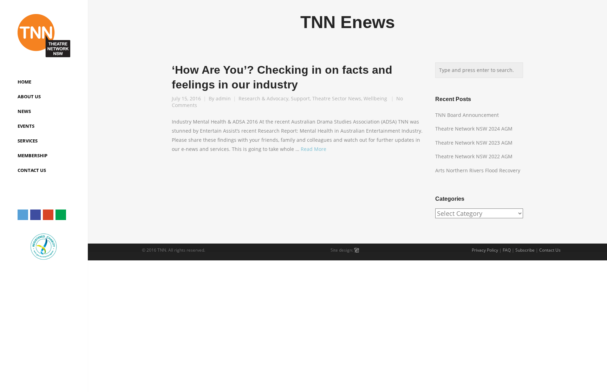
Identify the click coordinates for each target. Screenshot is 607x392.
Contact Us (550, 250)
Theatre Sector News (336, 98)
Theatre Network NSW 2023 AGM (474, 142)
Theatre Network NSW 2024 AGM (474, 128)
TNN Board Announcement (467, 115)
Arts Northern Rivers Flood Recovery (477, 170)
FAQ (507, 250)
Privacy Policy (485, 250)
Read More (313, 149)
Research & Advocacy (263, 98)
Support (300, 98)
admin (223, 98)
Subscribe (525, 250)
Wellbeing (375, 98)
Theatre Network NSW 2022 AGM (474, 156)
